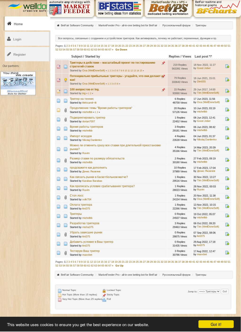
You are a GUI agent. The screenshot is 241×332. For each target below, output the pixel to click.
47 (214, 45)
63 (95, 49)
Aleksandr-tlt (89, 102)
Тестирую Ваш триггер (85, 251)
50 (225, 45)
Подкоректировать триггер (87, 117)
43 (200, 45)
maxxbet (87, 254)
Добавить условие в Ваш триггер (91, 241)
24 (133, 45)
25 (137, 45)
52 (56, 49)
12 (91, 45)
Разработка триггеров (84, 223)
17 (109, 45)
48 (218, 45)
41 (193, 45)
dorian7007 (88, 121)
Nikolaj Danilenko (92, 140)
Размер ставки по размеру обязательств (97, 158)
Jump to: (192, 291)
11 (88, 45)
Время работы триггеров (86, 126)
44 (204, 45)
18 (112, 45)
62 (92, 49)
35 (172, 45)
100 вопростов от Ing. (84, 89)
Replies (174, 56)
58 (78, 49)
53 (60, 49)
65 (102, 49)
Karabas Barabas (92, 180)
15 (102, 45)
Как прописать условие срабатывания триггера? (102, 186)
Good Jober (204, 68)
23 (130, 45)
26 (140, 45)
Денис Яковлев (91, 171)
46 (211, 45)
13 (95, 45)
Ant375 (86, 208)
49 (222, 45)
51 (229, 45)
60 (85, 49)
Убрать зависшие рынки (86, 232)
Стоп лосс (76, 195)
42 (197, 45)
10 (84, 45)
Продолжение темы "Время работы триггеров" (101, 108)
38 (183, 45)
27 (144, 45)
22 (126, 45)
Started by (92, 56)
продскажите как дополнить (88, 167)
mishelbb (87, 112)
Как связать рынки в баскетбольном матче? (99, 177)
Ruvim (86, 153)
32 (162, 45)
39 (186, 45)
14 (98, 45)
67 (109, 49)
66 (106, 49)
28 (147, 45)
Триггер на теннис (82, 98)
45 (207, 45)
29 (151, 45)
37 (179, 45)
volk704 (86, 199)
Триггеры (76, 214)
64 (99, 49)
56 (71, 49)
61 (88, 49)
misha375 (87, 227)
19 (116, 45)
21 (123, 45)
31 (158, 45)
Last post (202, 56)
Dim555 (201, 81)
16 (105, 45)
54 (64, 49)
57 (74, 49)
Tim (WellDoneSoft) (208, 92)
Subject (76, 56)
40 (190, 45)
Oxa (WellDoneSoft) (93, 70)
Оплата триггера (81, 204)
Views (186, 56)
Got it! (216, 324)
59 (81, 49)
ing (84, 93)
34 (169, 45)
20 (119, 45)
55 (67, 49)
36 (176, 45)
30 (155, 45)
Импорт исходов (81, 136)
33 (165, 45)
